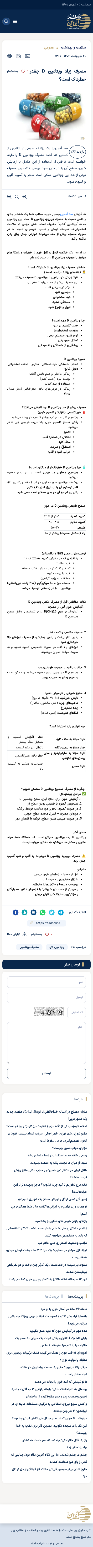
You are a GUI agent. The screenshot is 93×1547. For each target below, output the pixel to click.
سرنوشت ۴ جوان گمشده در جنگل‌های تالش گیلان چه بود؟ (49, 1418)
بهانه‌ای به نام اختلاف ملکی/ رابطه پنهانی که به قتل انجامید (49, 1389)
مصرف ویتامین (29, 947)
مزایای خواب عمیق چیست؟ (69, 1148)
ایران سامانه (37, 1544)
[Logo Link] (79, 21)
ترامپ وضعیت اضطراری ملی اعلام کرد (62, 1243)
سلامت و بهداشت (73, 47)
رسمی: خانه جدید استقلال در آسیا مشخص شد (57, 1155)
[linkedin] (34, 912)
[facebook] (15, 912)
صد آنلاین (66, 214)
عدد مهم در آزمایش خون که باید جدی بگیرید (58, 1331)
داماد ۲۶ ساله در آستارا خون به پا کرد (64, 1309)
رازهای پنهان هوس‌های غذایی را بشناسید (61, 1221)
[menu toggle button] (15, 21)
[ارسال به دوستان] (27, 56)
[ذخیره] (18, 56)
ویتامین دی (56, 947)
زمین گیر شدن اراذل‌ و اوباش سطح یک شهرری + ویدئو (52, 1199)
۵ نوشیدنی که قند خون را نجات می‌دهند (61, 1382)
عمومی (49, 47)
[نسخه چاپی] (9, 56)
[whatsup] (43, 912)
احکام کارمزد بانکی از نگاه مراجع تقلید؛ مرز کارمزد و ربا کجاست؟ (46, 1126)
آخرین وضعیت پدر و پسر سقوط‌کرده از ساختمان (56, 1396)
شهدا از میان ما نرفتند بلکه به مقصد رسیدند (58, 1163)
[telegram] (61, 912)
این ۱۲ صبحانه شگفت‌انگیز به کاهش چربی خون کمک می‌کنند (48, 1279)
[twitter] (52, 912)
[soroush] (24, 912)
